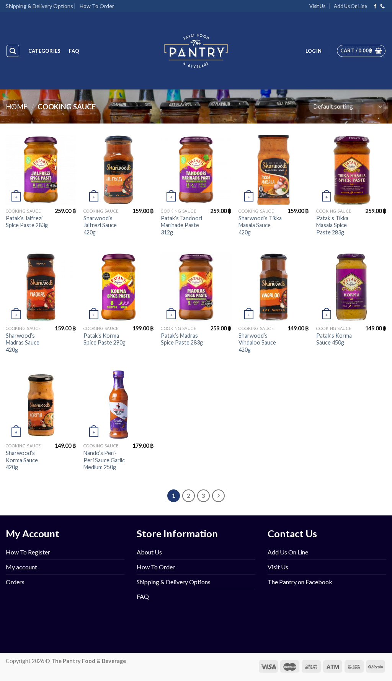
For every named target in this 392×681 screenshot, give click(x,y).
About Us (149, 552)
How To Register (28, 552)
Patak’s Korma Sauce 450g (334, 339)
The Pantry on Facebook (300, 581)
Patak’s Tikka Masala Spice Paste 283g (332, 225)
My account (21, 566)
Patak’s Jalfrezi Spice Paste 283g (27, 222)
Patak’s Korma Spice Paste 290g (104, 339)
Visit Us (317, 6)
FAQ (74, 51)
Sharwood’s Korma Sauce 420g (22, 460)
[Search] (13, 51)
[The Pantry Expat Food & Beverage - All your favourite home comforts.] (196, 50)
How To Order (97, 6)
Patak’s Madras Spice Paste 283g (182, 339)
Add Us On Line (350, 6)
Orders (15, 581)
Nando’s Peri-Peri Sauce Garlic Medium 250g (104, 460)
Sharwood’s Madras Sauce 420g (22, 342)
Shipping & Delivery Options (39, 6)
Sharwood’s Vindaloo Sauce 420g (257, 342)
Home (17, 106)
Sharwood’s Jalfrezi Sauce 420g (100, 225)
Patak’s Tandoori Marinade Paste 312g (181, 225)
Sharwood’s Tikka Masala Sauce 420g (260, 225)
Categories (44, 51)
